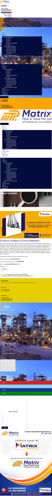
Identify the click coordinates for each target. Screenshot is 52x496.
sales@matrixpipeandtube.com (6, 10)
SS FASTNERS (9, 53)
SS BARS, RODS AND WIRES (11, 43)
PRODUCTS (4, 35)
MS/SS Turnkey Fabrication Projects (10, 87)
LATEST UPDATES (5, 90)
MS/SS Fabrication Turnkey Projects (10, 148)
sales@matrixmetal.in (4, 8)
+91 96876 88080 (6, 289)
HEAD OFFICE (4, 280)
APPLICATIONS (5, 93)
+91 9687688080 (4, 5)
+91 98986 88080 (6, 290)
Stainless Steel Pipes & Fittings (9, 46)
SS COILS (8, 41)
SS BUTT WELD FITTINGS (11, 50)
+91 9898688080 (4, 6)
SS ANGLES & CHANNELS (11, 49)
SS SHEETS (8, 38)
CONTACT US (4, 62)
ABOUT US (4, 34)
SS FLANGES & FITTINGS (11, 52)
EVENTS (3, 59)
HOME (3, 32)
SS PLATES (8, 40)
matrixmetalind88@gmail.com (6, 9)
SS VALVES (8, 44)
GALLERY (4, 56)
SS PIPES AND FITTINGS (11, 47)
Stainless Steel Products (8, 37)
